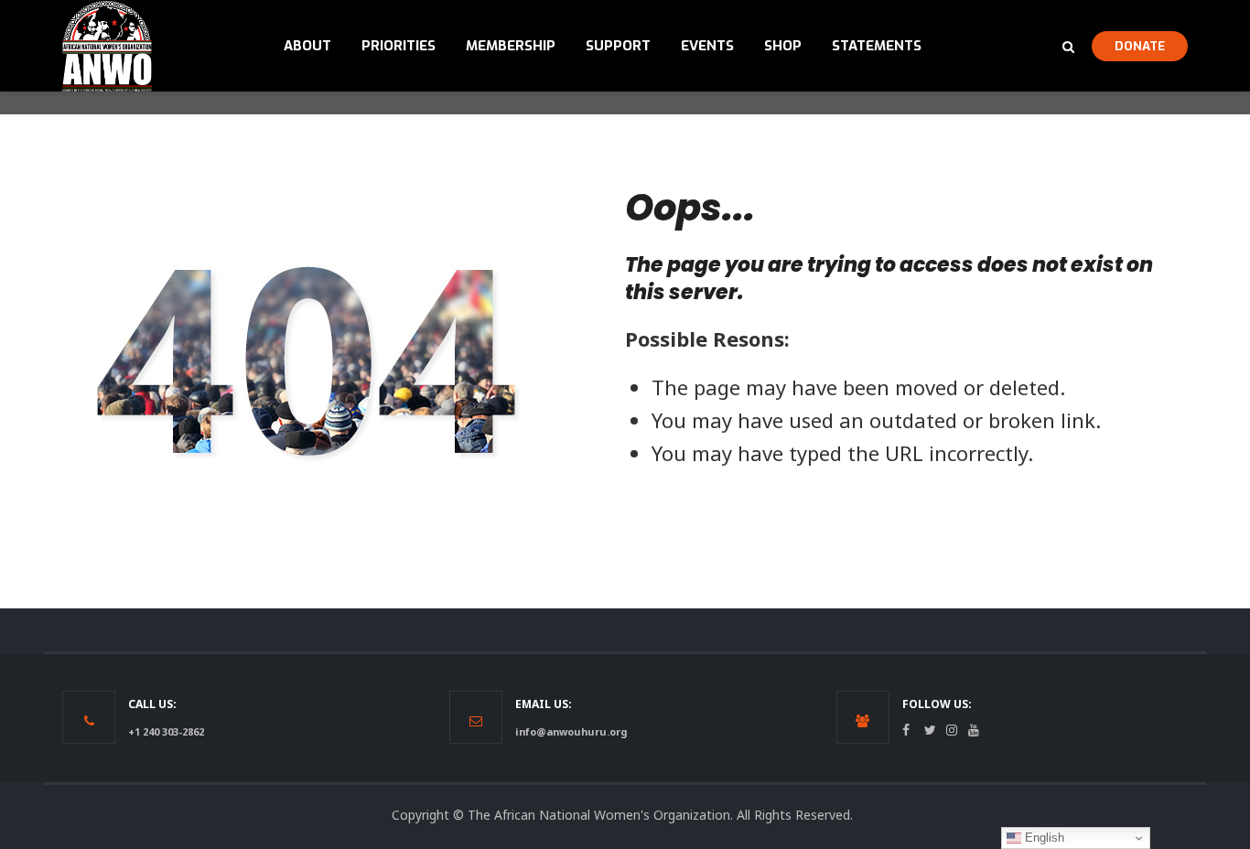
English (1042, 837)
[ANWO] (107, 45)
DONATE (1140, 46)
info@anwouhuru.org (571, 731)
